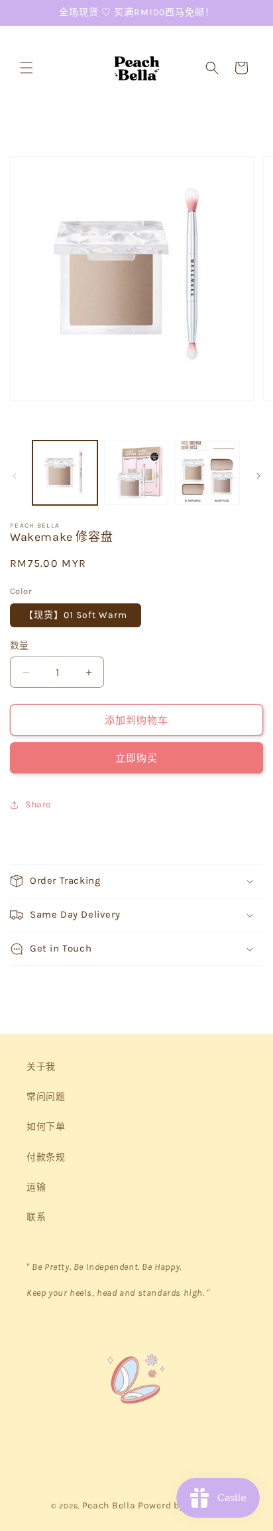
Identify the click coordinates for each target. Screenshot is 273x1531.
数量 (19, 645)
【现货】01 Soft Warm (75, 615)
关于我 (41, 1066)
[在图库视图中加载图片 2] (136, 473)
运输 (36, 1187)
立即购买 (136, 758)
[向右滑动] (258, 475)
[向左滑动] (14, 475)
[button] (26, 67)
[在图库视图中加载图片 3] (207, 473)
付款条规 (46, 1157)
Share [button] (38, 804)
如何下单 (46, 1126)
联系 (36, 1217)
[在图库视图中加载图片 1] (64, 473)
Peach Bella (109, 1505)
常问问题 (46, 1096)
